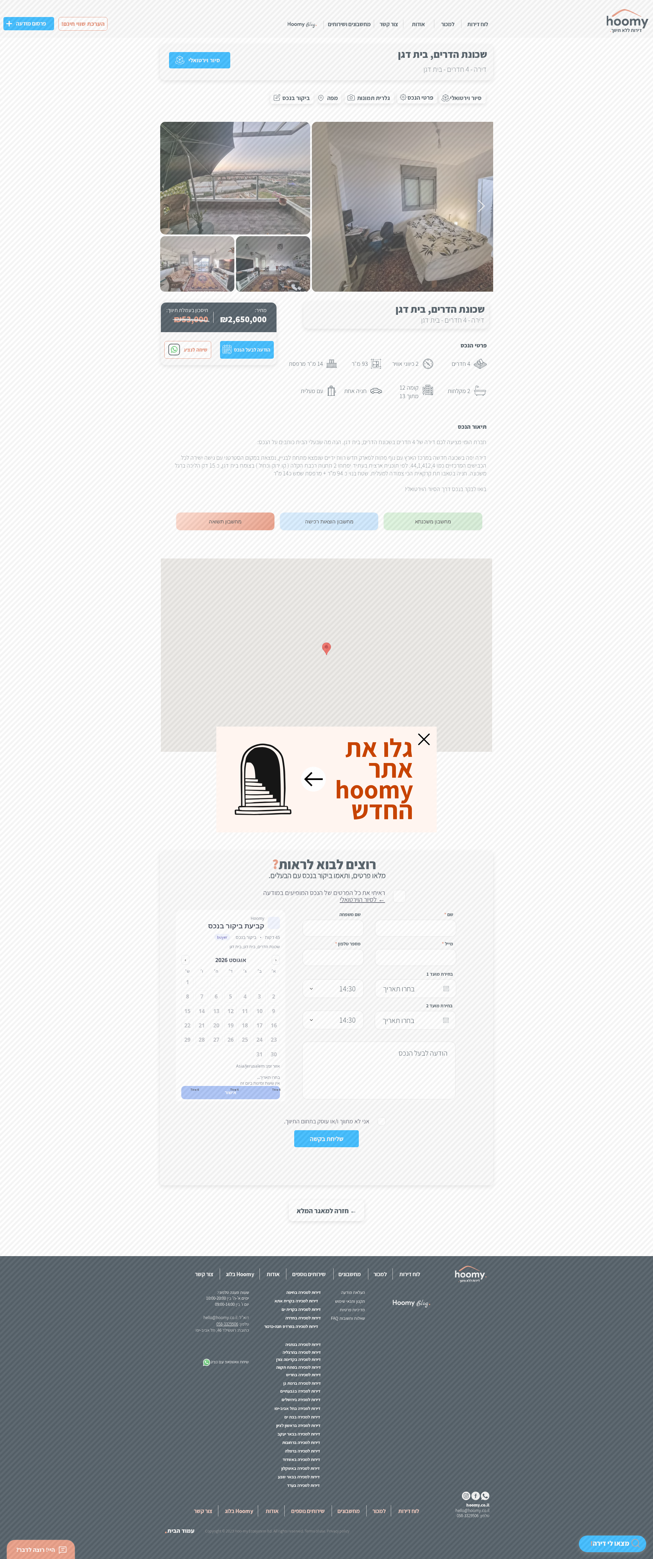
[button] (424, 739)
